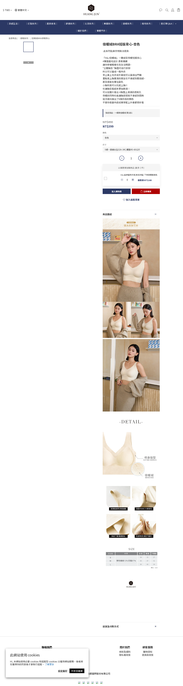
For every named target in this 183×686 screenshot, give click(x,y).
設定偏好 (62, 671)
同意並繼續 (77, 671)
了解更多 (49, 664)
